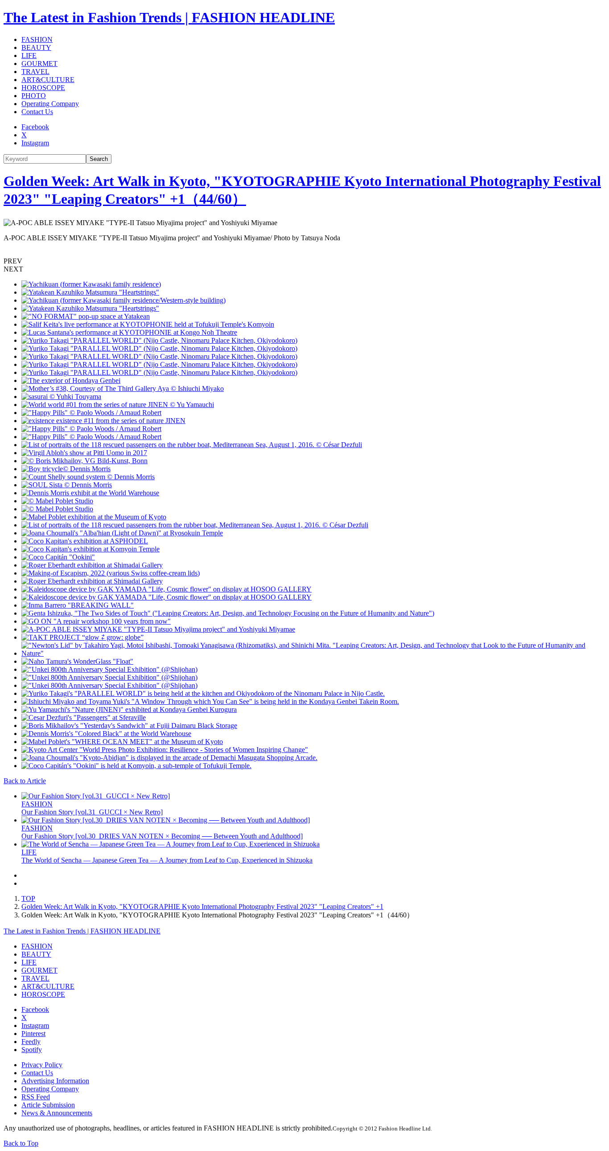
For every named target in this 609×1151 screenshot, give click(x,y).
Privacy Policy (41, 1065)
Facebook (35, 127)
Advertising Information (55, 1081)
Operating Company (50, 103)
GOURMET (39, 63)
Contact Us (37, 111)
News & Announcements (56, 1113)
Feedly (31, 1041)
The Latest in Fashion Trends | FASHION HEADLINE (169, 17)
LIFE (29, 55)
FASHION (37, 39)
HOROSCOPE (43, 87)
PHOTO (33, 95)
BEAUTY (36, 47)
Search (99, 159)
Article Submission (48, 1105)
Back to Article (25, 781)
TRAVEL (35, 71)
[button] (304, 261)
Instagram (35, 143)
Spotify (31, 1049)
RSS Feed (35, 1097)
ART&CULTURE (47, 79)
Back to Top (21, 1143)
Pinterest (33, 1033)
